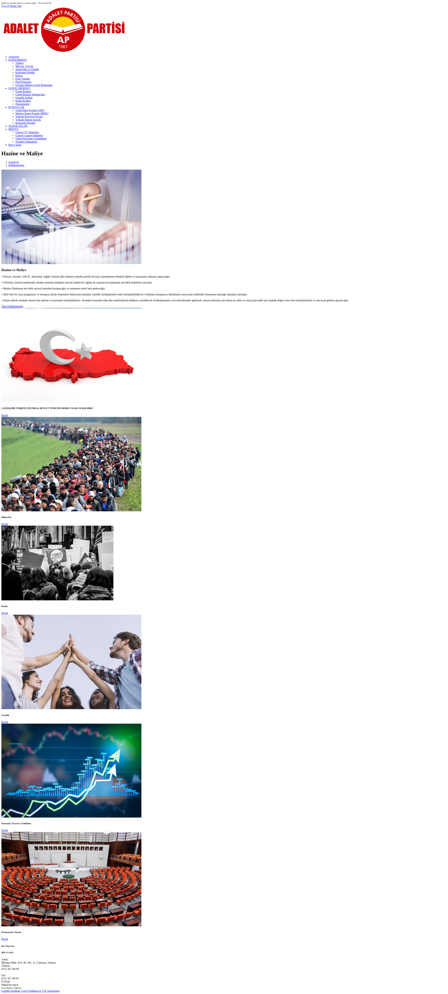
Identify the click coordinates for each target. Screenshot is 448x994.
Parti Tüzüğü (22, 78)
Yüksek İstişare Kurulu (28, 119)
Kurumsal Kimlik (25, 72)
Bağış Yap (16, 6)
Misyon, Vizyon (24, 66)
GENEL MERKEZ (19, 88)
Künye (19, 75)
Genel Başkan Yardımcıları (30, 94)
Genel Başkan (23, 91)
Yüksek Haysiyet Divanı (29, 116)
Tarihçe (19, 63)
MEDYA (13, 129)
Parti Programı (23, 81)
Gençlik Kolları (24, 97)
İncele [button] (4, 415)
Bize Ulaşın (14, 144)
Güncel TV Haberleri (27, 132)
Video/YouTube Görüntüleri (30, 138)
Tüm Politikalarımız (12, 306)
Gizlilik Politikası (10, 990)
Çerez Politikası (30, 990)
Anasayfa (13, 56)
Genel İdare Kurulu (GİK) (29, 110)
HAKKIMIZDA (17, 59)
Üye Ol (5, 6)
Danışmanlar (22, 103)
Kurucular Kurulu (25, 122)
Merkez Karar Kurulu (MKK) (31, 113)
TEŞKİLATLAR (17, 126)
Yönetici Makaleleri (26, 141)
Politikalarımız (16, 165)
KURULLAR (16, 107)
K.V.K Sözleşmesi (49, 990)
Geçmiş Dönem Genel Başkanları (33, 85)
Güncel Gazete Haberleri (29, 135)
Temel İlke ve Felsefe (27, 69)
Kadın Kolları (23, 100)
